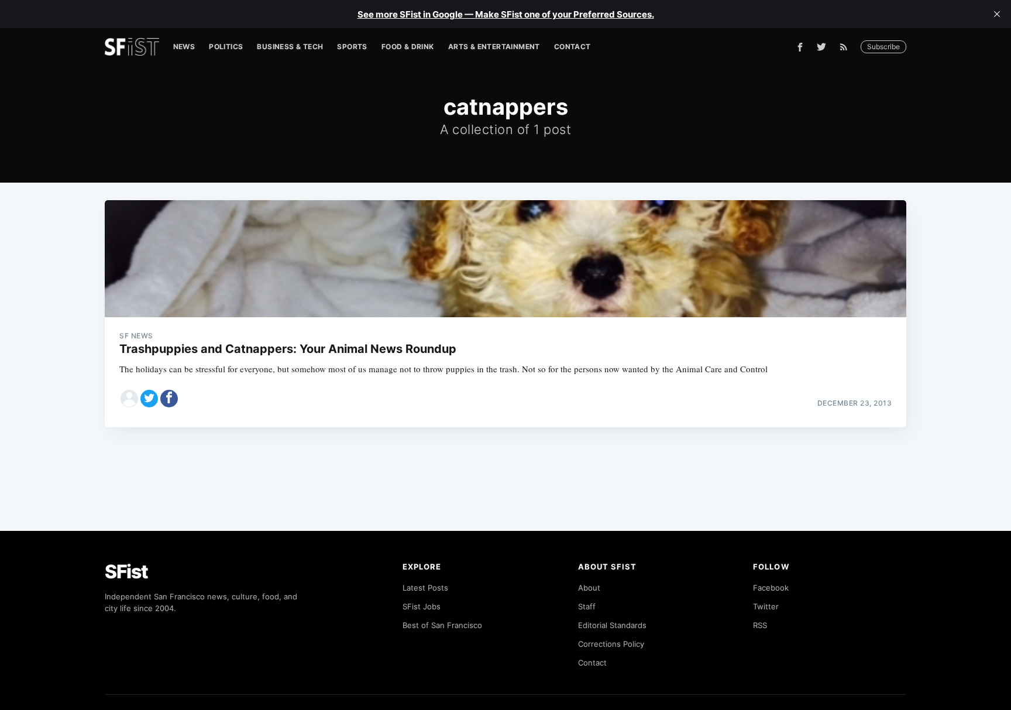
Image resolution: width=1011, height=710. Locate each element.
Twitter (766, 606)
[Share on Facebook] (169, 399)
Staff (587, 606)
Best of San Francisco (442, 625)
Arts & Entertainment (494, 46)
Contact (572, 46)
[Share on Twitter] (149, 399)
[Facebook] (800, 47)
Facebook (771, 587)
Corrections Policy (611, 644)
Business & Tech (290, 46)
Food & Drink (407, 46)
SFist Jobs (422, 606)
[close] (997, 14)
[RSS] (847, 47)
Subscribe (883, 46)
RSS (760, 625)
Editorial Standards (612, 625)
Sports (352, 46)
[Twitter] (821, 47)
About (589, 587)
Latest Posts (425, 587)
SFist (126, 571)
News (184, 46)
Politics (226, 46)
